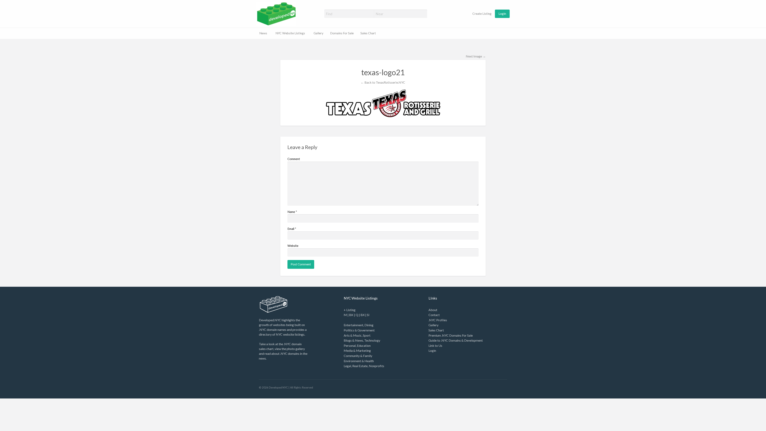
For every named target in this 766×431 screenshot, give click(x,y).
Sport (366, 335)
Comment (293, 159)
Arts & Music (353, 335)
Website (292, 245)
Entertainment (353, 325)
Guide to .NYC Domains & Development (455, 340)
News (263, 33)
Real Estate (360, 366)
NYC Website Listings (290, 33)
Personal (350, 345)
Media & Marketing (357, 350)
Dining (368, 325)
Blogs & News (353, 340)
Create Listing (482, 13)
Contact (434, 315)
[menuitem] (479, 14)
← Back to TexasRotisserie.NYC (383, 82)
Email (291, 228)
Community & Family (358, 356)
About (432, 310)
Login (502, 13)
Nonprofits (376, 366)
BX (362, 315)
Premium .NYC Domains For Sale (450, 335)
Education (364, 345)
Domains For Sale (342, 33)
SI (368, 315)
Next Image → (476, 56)
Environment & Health (359, 361)
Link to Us (435, 345)
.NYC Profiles (437, 320)
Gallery (318, 33)
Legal (347, 366)
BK (351, 315)
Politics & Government (359, 330)
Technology (372, 340)
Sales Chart (368, 33)
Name (292, 212)
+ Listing (349, 310)
